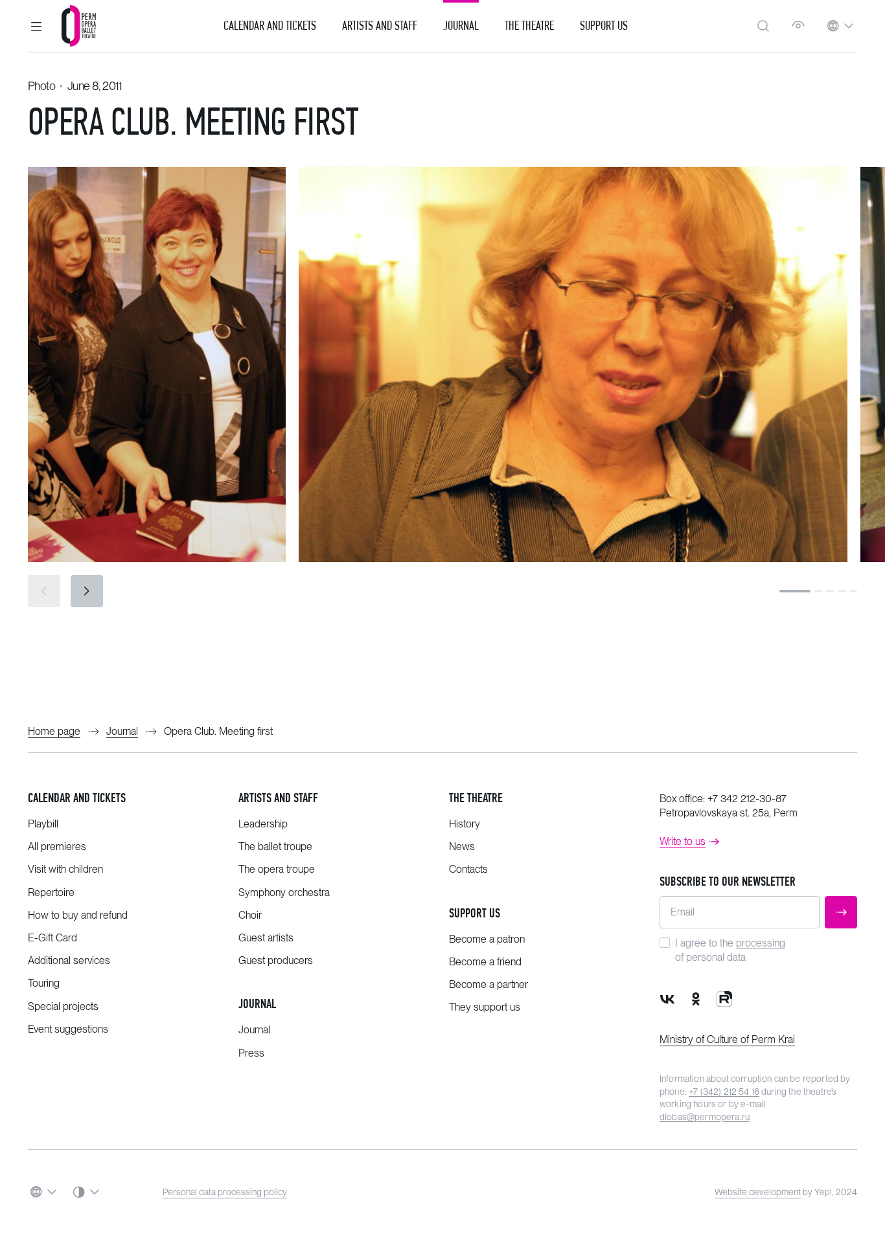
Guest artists (265, 938)
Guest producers (275, 960)
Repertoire (51, 892)
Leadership (263, 824)
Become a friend (485, 962)
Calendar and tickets (77, 798)
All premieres (57, 846)
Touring (44, 983)
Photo (41, 86)
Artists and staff (278, 798)
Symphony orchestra (284, 892)
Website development (758, 1192)
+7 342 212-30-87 (747, 798)
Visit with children (65, 869)
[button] (36, 26)
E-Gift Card (52, 938)
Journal (461, 25)
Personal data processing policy (225, 1192)
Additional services (69, 960)
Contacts (468, 869)
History (464, 824)
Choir (250, 915)
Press (251, 1053)
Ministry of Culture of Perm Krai (727, 1039)
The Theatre (529, 25)
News (462, 846)
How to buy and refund (78, 915)
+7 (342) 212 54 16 (724, 1091)
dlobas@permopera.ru (705, 1117)
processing (760, 943)
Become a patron (487, 939)
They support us (484, 1007)
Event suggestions (68, 1029)
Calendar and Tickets (270, 25)
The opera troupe (276, 869)
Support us (604, 25)
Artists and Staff (379, 25)
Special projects (63, 1006)
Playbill (43, 824)
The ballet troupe (275, 846)
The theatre (476, 798)
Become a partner (488, 984)
